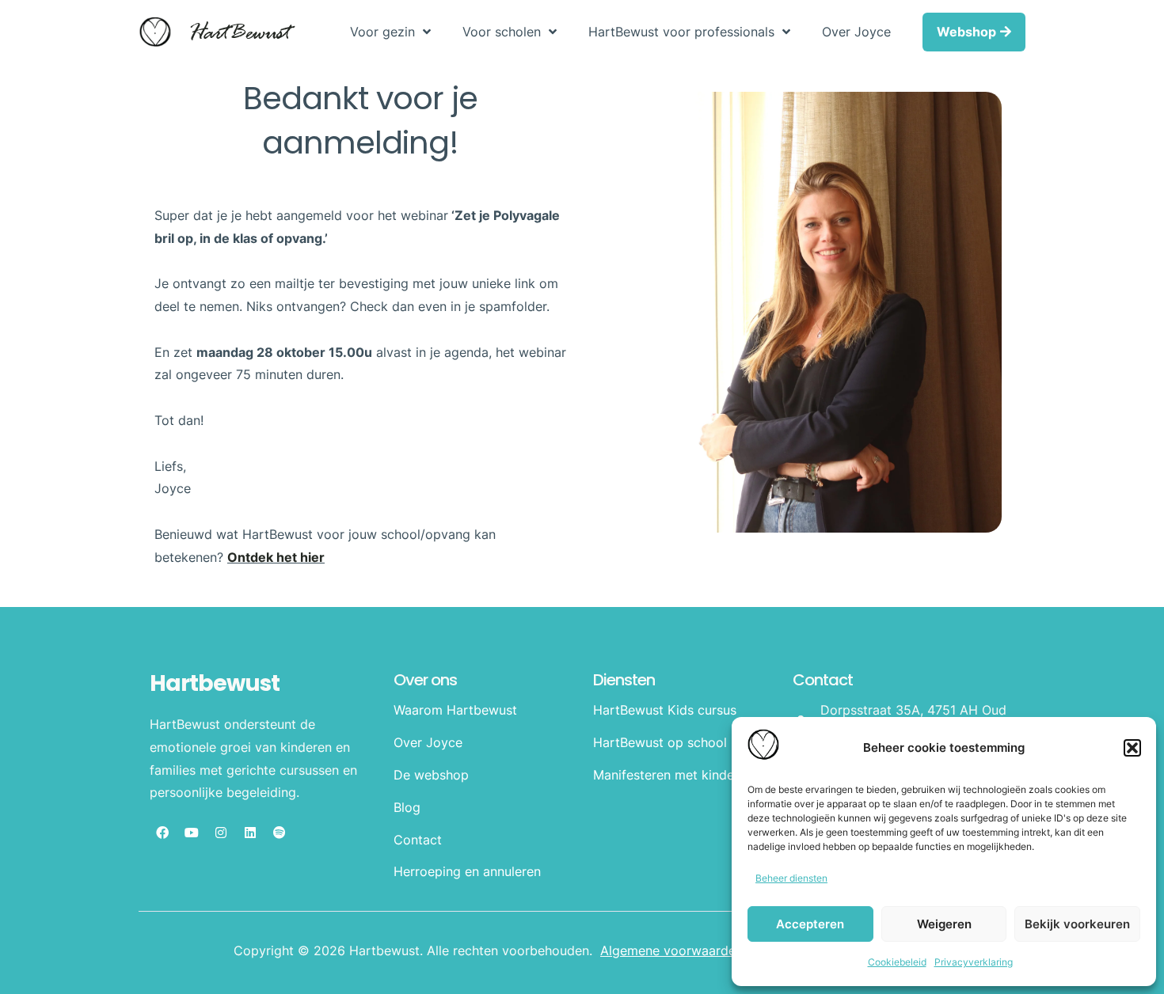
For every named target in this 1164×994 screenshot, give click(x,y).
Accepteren (810, 923)
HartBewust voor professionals (681, 32)
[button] (1132, 748)
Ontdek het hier (276, 557)
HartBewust (239, 34)
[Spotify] (279, 832)
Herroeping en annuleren (467, 871)
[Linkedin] (250, 832)
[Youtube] (191, 832)
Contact (418, 840)
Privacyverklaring (973, 962)
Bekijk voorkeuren (1077, 923)
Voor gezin (382, 32)
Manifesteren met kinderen (673, 775)
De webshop (431, 775)
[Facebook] (162, 832)
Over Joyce (856, 32)
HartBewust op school (660, 742)
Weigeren (944, 923)
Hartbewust (215, 683)
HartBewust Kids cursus (664, 710)
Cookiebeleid (897, 962)
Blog (407, 807)
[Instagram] (221, 832)
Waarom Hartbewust (455, 710)
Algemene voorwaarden (671, 950)
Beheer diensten (791, 878)
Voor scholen (501, 32)
